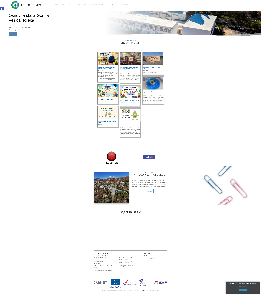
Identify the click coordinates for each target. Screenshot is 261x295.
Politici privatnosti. (243, 286)
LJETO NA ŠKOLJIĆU (126, 124)
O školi (61, 4)
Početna (55, 4)
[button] (2, 8)
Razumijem (242, 290)
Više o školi (12, 34)
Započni (149, 191)
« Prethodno (100, 139)
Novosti (68, 4)
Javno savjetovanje (122, 4)
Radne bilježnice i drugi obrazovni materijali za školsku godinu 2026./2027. (129, 69)
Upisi (84, 4)
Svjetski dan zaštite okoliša (150, 92)
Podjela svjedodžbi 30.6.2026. (105, 99)
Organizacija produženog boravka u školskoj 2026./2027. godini (107, 68)
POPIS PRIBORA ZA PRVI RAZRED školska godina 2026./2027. (129, 101)
